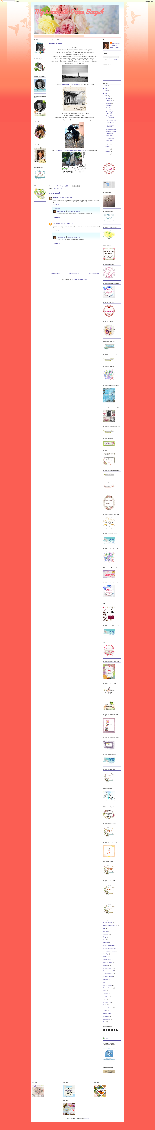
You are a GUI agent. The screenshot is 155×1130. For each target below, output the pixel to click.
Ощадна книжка (107, 985)
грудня (108, 98)
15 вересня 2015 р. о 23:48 (66, 223)
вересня (108, 105)
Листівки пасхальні (108, 971)
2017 (106, 91)
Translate (115, 59)
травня (108, 151)
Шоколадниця (106, 1019)
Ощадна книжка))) (111, 129)
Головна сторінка (40, 36)
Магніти (105, 979)
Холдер (105, 1005)
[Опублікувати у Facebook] (78, 186)
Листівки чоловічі (108, 973)
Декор (104, 937)
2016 (106, 93)
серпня (108, 144)
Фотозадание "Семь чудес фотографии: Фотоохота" (70, 150)
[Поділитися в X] (76, 186)
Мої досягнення (79, 36)
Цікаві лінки (59, 36)
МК (104, 982)
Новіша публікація (55, 273)
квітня (108, 154)
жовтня (108, 103)
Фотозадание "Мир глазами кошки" (71, 84)
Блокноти (105, 934)
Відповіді (57, 208)
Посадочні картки (108, 988)
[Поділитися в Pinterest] (79, 186)
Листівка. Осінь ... (111, 120)
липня (108, 146)
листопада (109, 100)
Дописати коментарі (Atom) (79, 279)
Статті (105, 993)
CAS (104, 1022)
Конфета (105, 956)
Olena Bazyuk (61, 211)
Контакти (68, 36)
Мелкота (55, 197)
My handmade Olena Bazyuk (68, 11)
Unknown (56, 223)
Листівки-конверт (108, 976)
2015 (106, 96)
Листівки (105, 965)
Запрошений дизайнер (109, 945)
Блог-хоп (105, 931)
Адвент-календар (107, 922)
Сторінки (105, 996)
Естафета (106, 942)
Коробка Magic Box (108, 959)
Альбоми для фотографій (110, 925)
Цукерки (105, 1010)
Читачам (105, 1016)
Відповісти (56, 204)
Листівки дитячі (107, 968)
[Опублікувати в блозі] (75, 186)
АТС (104, 928)
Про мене (50, 36)
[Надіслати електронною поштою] (73, 186)
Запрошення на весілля (109, 948)
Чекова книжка (107, 1013)
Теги (104, 999)
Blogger (86, 1118)
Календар (105, 954)
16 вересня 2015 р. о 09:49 (74, 237)
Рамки (104, 990)
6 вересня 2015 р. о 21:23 (74, 211)
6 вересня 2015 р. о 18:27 (65, 197)
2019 (106, 86)
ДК (104, 939)
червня (108, 149)
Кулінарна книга (107, 962)
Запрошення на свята (109, 951)
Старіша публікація (93, 273)
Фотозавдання (58, 188)
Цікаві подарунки (107, 1007)
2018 (106, 88)
